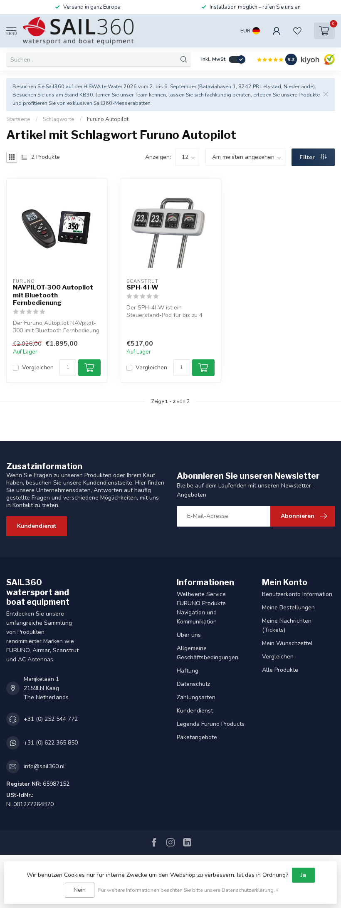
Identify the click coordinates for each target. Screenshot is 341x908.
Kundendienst (36, 526)
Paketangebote (197, 737)
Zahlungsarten (196, 697)
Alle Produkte (280, 670)
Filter (307, 157)
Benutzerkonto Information (297, 594)
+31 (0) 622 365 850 (51, 743)
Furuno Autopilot (107, 119)
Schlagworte (58, 119)
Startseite (18, 119)
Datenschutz (193, 684)
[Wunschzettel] (297, 30)
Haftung (187, 671)
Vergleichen (38, 367)
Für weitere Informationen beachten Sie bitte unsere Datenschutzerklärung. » (188, 889)
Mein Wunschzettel (287, 643)
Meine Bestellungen (288, 607)
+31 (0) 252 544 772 (51, 719)
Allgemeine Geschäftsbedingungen (207, 652)
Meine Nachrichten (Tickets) (286, 625)
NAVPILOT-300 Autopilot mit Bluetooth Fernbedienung (53, 295)
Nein (80, 890)
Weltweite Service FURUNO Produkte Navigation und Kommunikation (201, 608)
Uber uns (189, 635)
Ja (303, 875)
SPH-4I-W (142, 287)
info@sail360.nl (44, 766)
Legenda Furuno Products (211, 724)
